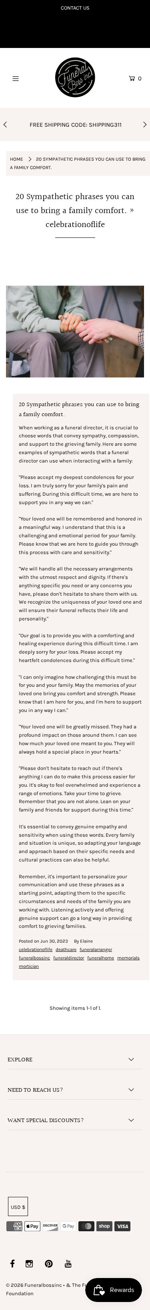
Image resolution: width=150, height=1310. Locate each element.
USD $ (18, 1207)
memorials (128, 958)
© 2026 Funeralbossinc (34, 1285)
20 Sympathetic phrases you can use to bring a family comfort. (75, 204)
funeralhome (100, 958)
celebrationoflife (35, 949)
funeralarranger (96, 949)
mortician (29, 966)
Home (16, 159)
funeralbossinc (34, 958)
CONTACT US (75, 8)
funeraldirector (68, 958)
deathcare (66, 949)
